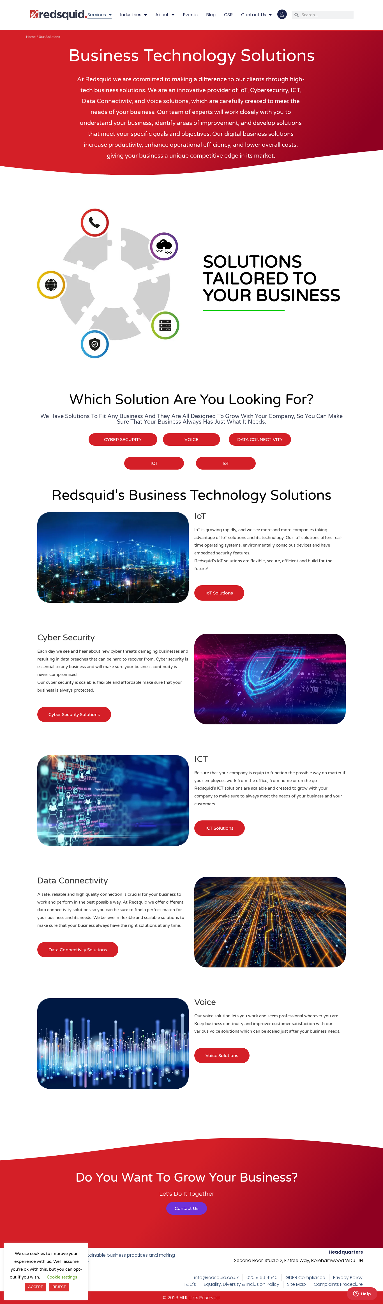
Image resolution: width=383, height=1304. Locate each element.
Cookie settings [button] (62, 1277)
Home (31, 37)
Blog (211, 14)
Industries (130, 14)
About (162, 14)
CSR (228, 14)
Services (96, 14)
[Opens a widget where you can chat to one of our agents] (362, 1294)
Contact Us (253, 14)
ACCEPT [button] (35, 1287)
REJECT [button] (59, 1287)
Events (190, 14)
